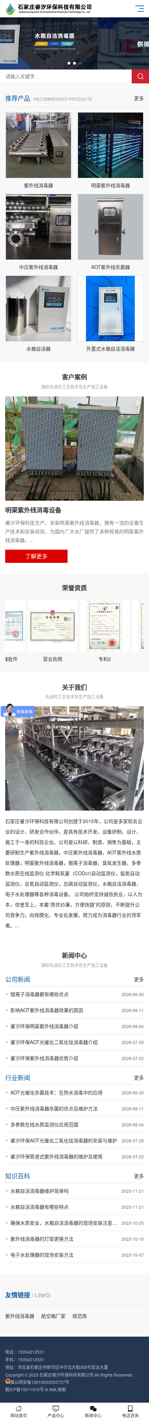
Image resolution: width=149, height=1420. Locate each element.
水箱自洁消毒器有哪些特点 (77, 1206)
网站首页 (18, 1415)
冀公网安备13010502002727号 (39, 1382)
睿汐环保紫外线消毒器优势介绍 (77, 1057)
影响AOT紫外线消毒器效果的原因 (77, 1010)
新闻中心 (93, 1415)
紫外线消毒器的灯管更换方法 (77, 1238)
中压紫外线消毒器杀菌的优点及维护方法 (77, 1108)
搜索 (140, 76)
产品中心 (55, 1415)
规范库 (79, 1315)
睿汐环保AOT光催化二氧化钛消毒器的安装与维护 (77, 1140)
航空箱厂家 (53, 1315)
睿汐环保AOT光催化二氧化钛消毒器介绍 (77, 1042)
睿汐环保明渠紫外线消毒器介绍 (77, 1026)
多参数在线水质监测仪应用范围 (77, 1124)
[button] (69, 63)
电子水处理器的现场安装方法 (77, 1254)
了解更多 (36, 556)
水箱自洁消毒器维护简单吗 (77, 1190)
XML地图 (57, 1389)
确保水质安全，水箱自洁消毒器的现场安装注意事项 (77, 1222)
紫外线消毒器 (19, 1315)
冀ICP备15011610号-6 (26, 1389)
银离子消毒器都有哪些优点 (77, 994)
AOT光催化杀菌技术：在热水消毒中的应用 (77, 1092)
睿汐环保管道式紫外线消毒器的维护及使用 (77, 1156)
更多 (139, 98)
